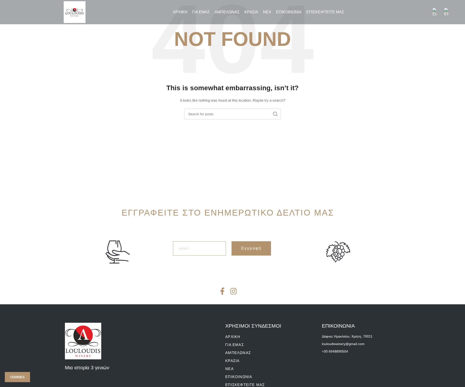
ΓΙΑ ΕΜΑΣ (234, 345)
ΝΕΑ (229, 369)
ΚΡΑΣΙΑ (232, 361)
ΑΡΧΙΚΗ (232, 337)
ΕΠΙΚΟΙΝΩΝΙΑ (238, 377)
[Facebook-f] (222, 291)
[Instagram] (233, 291)
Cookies (17, 377)
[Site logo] (74, 12)
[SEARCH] (275, 114)
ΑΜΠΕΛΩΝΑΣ (238, 353)
